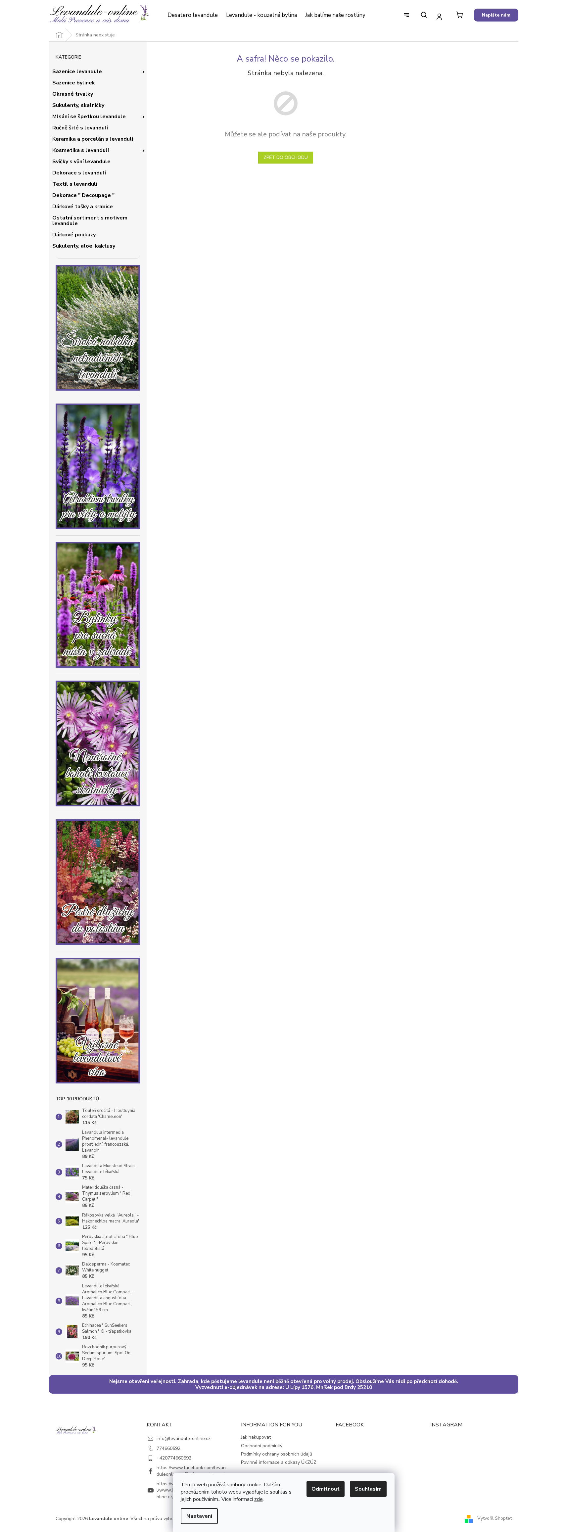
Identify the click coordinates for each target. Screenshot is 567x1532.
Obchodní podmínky (261, 1446)
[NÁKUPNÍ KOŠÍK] (459, 15)
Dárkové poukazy (74, 234)
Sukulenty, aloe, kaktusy (83, 246)
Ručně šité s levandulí (80, 127)
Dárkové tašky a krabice (82, 206)
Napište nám (496, 15)
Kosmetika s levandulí (80, 150)
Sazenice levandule (77, 71)
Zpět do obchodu (285, 157)
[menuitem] (192, 15)
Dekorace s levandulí (79, 172)
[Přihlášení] (439, 16)
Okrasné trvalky (72, 94)
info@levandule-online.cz (184, 1438)
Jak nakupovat (256, 1437)
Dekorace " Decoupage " (83, 195)
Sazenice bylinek (73, 82)
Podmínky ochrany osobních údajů (276, 1454)
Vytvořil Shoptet (494, 1518)
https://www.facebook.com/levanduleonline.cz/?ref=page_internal (191, 1470)
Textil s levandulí (74, 184)
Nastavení (199, 1516)
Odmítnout (325, 1489)
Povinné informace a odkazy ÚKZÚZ (278, 1462)
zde (258, 1499)
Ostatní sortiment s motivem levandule (89, 220)
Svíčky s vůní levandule (81, 161)
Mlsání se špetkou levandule (89, 116)
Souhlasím (368, 1489)
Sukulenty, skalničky (78, 105)
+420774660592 (174, 1458)
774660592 (168, 1448)
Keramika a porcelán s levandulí (92, 139)
